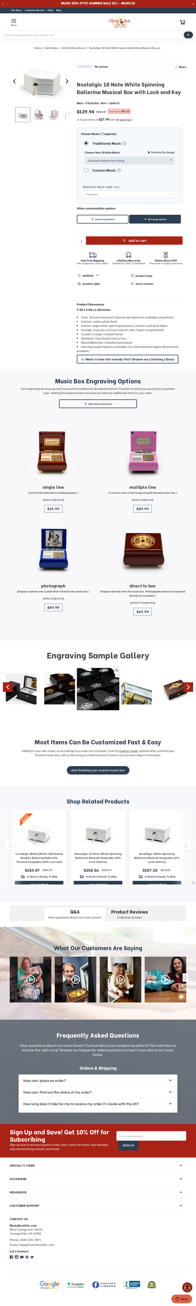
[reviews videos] (30, 979)
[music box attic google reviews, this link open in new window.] (49, 1285)
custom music (128, 751)
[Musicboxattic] (16, 1257)
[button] (130, 119)
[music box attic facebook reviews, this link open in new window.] (104, 1285)
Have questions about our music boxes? (75, 913)
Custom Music (104, 170)
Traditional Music (107, 143)
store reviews (144, 284)
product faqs (144, 276)
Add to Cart (137, 240)
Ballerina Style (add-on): (101, 187)
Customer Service (35, 10)
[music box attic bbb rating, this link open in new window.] (131, 1285)
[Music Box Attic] (11, 1257)
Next (69, 114)
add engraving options (100, 403)
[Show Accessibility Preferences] (187, 1287)
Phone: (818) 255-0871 (25, 1240)
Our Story (16, 10)
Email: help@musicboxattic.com (32, 1245)
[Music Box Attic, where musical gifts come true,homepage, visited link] (120, 22)
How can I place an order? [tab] (44, 1080)
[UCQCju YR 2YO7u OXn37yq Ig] (22, 1257)
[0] (182, 22)
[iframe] (181, 1299)
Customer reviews (129, 913)
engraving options (105, 219)
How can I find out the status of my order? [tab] (57, 1091)
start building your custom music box (98, 770)
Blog (58, 10)
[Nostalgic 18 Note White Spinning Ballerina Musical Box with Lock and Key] (22, 114)
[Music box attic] (32, 1257)
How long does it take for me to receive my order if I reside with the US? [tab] (81, 1103)
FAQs (50, 10)
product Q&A (91, 284)
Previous (12, 114)
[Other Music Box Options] (14, 81)
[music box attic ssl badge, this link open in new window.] (151, 1285)
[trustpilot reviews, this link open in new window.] (75, 1285)
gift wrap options (157, 219)
